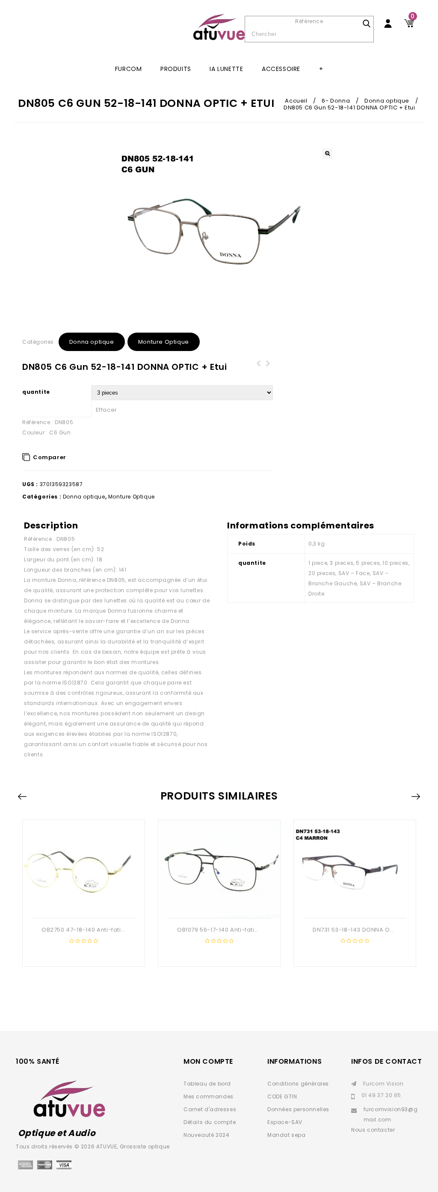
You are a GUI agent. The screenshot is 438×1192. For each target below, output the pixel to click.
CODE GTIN (282, 1096)
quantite (36, 391)
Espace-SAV (284, 1122)
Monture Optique (163, 342)
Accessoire (281, 69)
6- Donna (336, 101)
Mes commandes (208, 1096)
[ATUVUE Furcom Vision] (219, 27)
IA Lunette (226, 69)
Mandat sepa (286, 1135)
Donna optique (386, 101)
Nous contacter (373, 1129)
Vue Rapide (82, 904)
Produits (175, 69)
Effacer (106, 410)
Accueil (296, 101)
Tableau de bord (207, 1083)
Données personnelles (298, 1109)
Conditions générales (298, 1083)
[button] (327, 153)
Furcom (128, 69)
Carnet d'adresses (209, 1109)
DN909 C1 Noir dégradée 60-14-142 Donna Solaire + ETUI (258, 373)
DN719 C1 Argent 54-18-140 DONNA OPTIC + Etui (268, 373)
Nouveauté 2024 (206, 1135)
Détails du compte (209, 1122)
